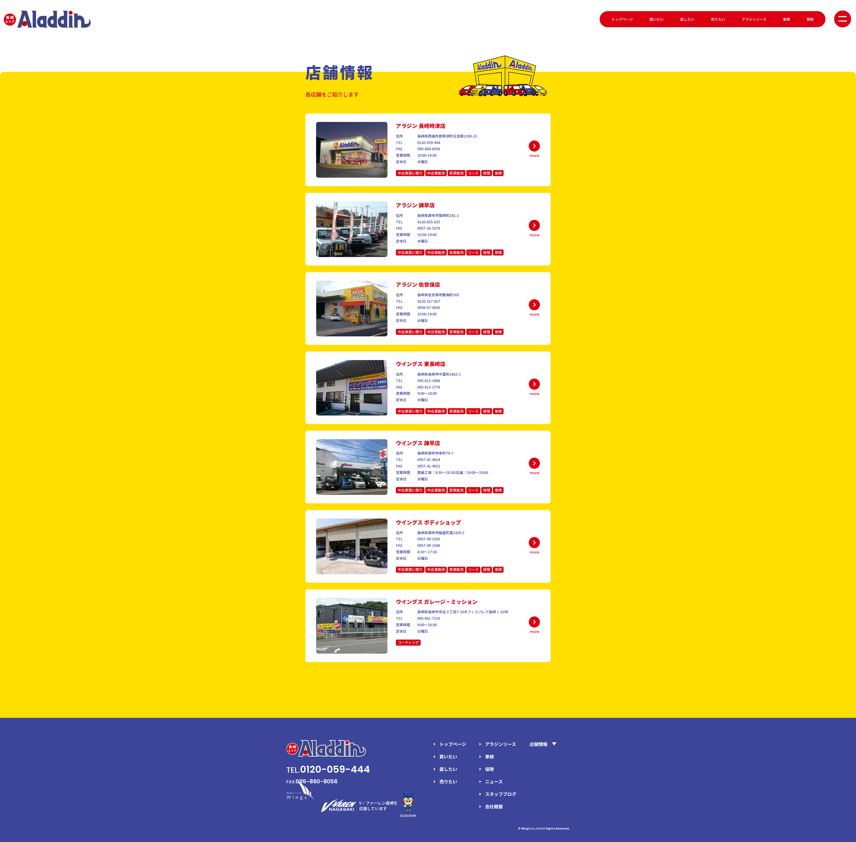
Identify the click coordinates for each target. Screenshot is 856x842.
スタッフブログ (500, 794)
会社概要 (494, 806)
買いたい (656, 19)
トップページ (622, 19)
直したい (687, 19)
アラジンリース (754, 19)
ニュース (494, 781)
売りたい (718, 19)
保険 (810, 19)
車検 (786, 19)
